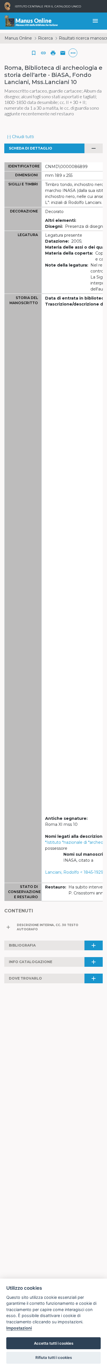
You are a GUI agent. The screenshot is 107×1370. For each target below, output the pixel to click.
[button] (43, 53)
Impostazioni (19, 1328)
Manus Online (18, 38)
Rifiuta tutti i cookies (53, 1357)
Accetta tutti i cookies (53, 1343)
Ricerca (45, 38)
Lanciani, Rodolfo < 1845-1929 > (76, 872)
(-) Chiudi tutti (20, 136)
